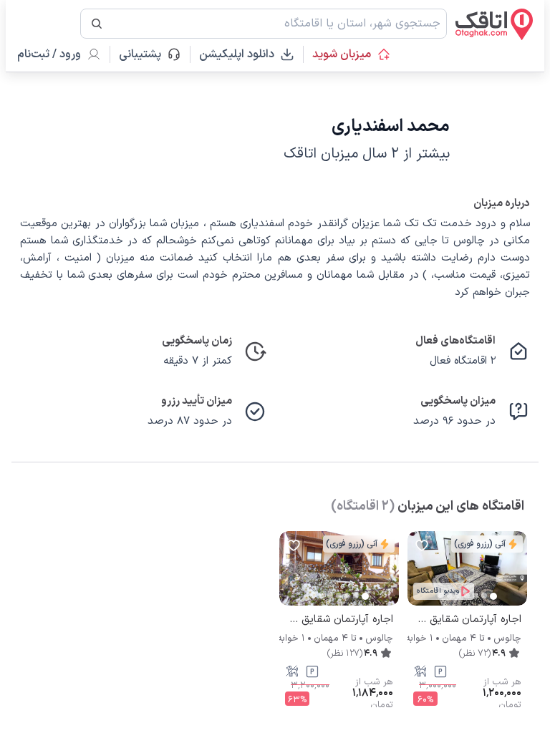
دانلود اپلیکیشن (236, 54)
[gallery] (419, 575)
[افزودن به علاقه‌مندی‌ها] (421, 545)
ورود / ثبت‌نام (49, 54)
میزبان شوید (341, 54)
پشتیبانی (146, 54)
